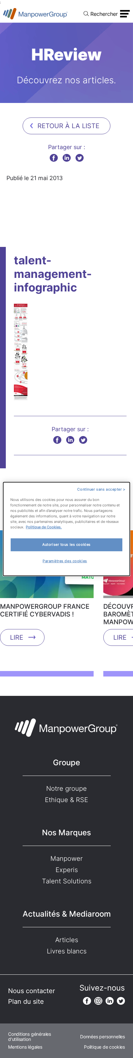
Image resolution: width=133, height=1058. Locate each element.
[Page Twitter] (121, 1001)
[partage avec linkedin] (67, 158)
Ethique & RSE (66, 800)
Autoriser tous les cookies (66, 544)
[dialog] (66, 529)
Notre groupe (66, 788)
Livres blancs (67, 951)
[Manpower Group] (35, 13)
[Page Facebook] (87, 1001)
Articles (66, 940)
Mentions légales (25, 1047)
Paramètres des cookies (65, 561)
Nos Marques (66, 832)
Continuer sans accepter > (101, 489)
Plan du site (26, 1001)
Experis (67, 870)
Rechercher (104, 13)
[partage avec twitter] (80, 158)
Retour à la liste (68, 126)
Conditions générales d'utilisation (29, 1037)
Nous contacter (31, 991)
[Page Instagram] (98, 1001)
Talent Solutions (66, 881)
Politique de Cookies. (44, 527)
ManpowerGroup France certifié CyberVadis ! (44, 610)
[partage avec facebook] (54, 158)
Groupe (66, 762)
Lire (16, 637)
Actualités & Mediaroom (67, 914)
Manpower (66, 858)
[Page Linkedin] (110, 1001)
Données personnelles (102, 1036)
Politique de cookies (104, 1047)
